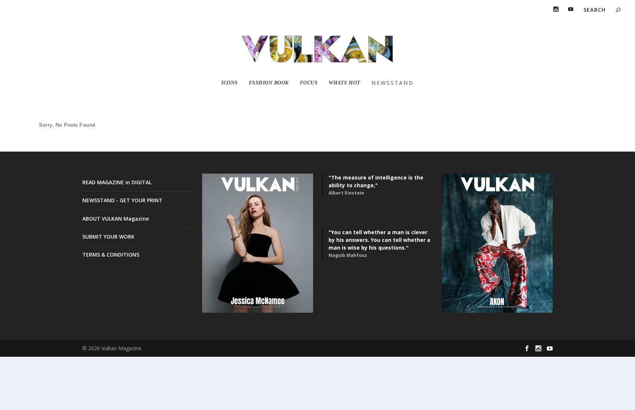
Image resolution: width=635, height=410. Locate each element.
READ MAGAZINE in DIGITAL (116, 182)
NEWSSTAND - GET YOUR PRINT (122, 200)
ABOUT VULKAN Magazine (115, 218)
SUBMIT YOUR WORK (108, 236)
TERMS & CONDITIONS (110, 254)
